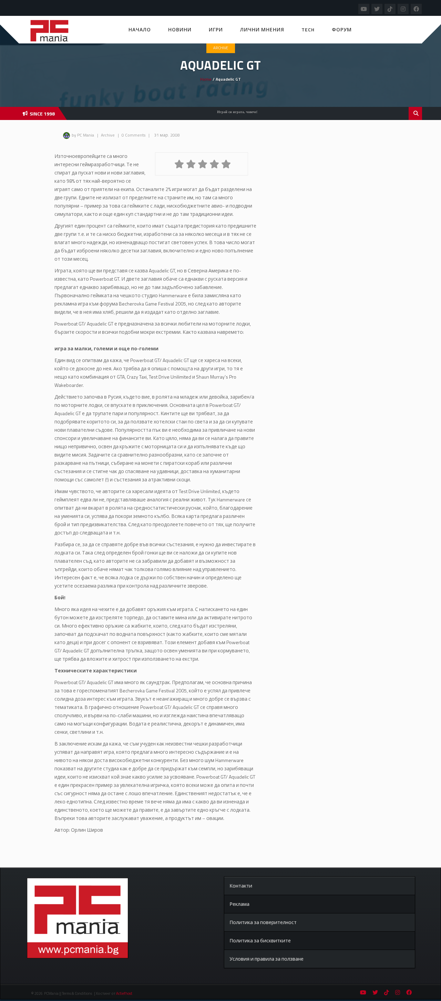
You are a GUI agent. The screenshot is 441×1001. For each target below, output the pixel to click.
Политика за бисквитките (260, 940)
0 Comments (133, 135)
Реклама (239, 904)
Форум (342, 29)
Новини (180, 29)
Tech (308, 29)
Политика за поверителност (263, 922)
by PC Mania (83, 135)
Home (206, 79)
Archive (220, 48)
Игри (216, 29)
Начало (140, 29)
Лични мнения (262, 29)
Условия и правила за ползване (266, 958)
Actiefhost (124, 993)
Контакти (240, 885)
